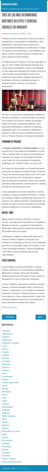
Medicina (5, 412)
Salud (4, 434)
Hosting (5, 388)
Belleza (5, 348)
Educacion (13, 307)
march (14, 33)
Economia (6, 361)
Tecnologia (6, 446)
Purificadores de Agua (11, 431)
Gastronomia (7, 376)
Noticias (5, 428)
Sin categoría (7, 440)
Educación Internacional (12, 461)
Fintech (5, 449)
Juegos (4, 394)
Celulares (5, 352)
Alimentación (7, 333)
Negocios (6, 425)
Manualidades (7, 406)
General (5, 379)
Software (5, 443)
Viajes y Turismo (9, 458)
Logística (5, 403)
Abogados (6, 330)
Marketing (6, 409)
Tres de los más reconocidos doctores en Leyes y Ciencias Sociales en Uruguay (19, 21)
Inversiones (6, 391)
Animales (6, 336)
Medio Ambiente (9, 416)
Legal (4, 397)
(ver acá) (41, 148)
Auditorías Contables (10, 342)
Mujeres (5, 422)
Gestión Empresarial (10, 382)
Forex (4, 373)
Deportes (5, 358)
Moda (4, 419)
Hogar (4, 385)
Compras (5, 355)
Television (6, 455)
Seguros (5, 437)
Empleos (5, 367)
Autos (4, 345)
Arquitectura (7, 339)
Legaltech (6, 452)
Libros (4, 400)
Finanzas (5, 370)
